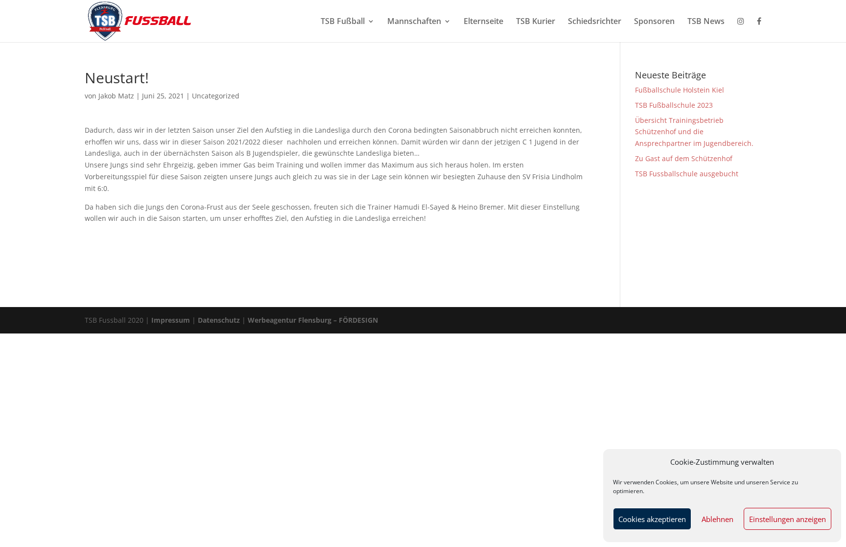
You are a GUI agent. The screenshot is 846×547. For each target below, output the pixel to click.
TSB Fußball (343, 22)
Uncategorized (215, 95)
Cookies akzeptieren (652, 519)
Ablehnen (717, 519)
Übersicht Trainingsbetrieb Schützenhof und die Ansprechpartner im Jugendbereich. (694, 132)
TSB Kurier (535, 22)
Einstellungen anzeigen (787, 519)
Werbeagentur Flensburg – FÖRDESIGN (313, 320)
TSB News (706, 22)
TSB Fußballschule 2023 (674, 105)
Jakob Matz (116, 95)
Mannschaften (414, 22)
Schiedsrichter (594, 22)
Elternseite (483, 22)
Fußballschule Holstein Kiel (679, 90)
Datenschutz (219, 320)
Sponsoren (654, 22)
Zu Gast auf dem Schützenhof (683, 158)
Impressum (170, 320)
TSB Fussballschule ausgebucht (686, 173)
